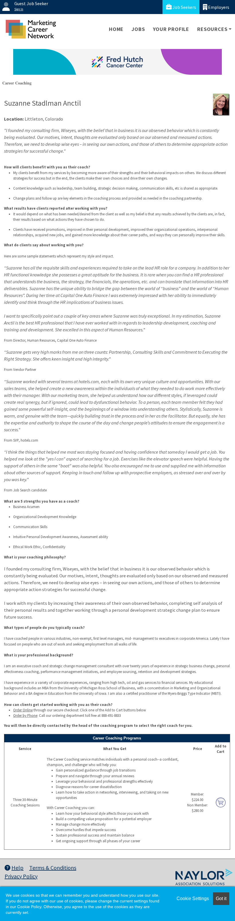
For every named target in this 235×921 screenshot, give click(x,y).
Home (116, 29)
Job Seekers (184, 7)
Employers (218, 7)
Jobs (138, 29)
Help (17, 867)
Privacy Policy (21, 876)
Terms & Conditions (52, 867)
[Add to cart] (221, 802)
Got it (221, 898)
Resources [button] (212, 29)
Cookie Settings (193, 898)
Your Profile (171, 29)
